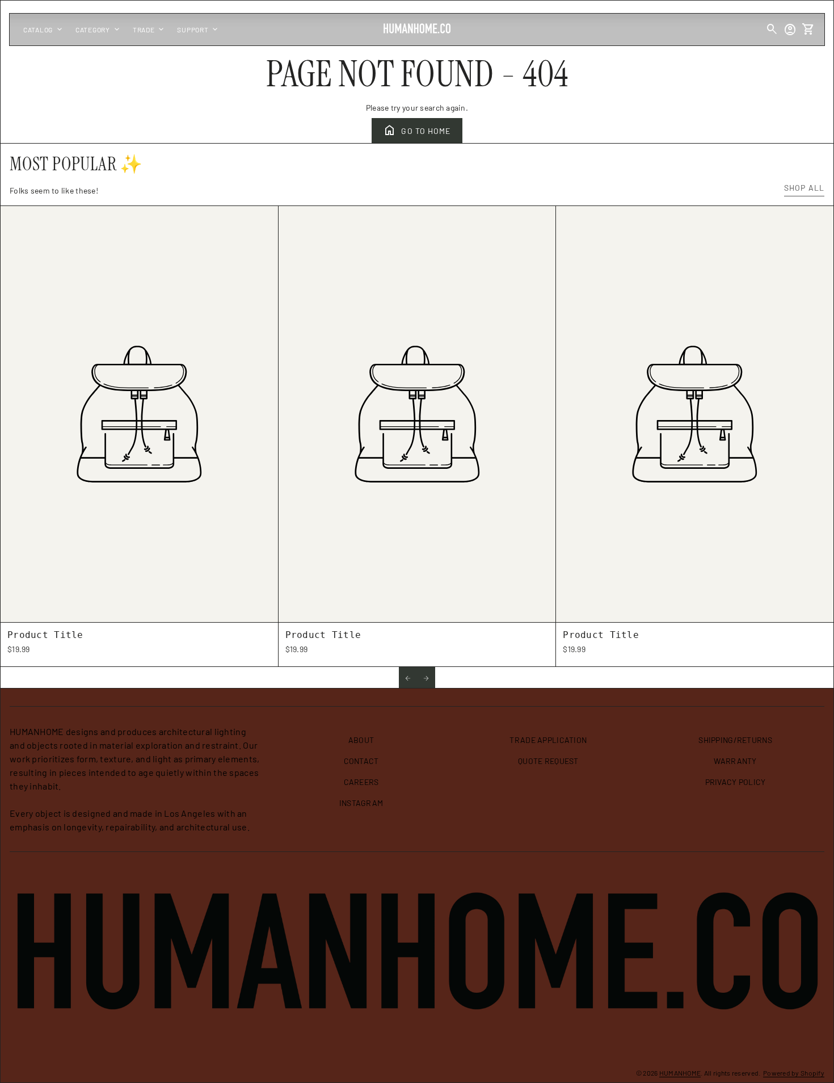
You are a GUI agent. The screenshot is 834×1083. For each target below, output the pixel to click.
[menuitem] (361, 744)
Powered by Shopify (793, 1073)
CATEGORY (98, 29)
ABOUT (361, 740)
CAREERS (361, 782)
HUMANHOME (680, 1073)
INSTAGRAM (361, 803)
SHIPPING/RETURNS (735, 740)
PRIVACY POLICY (735, 782)
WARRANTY (735, 761)
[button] (408, 677)
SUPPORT (198, 29)
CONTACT (361, 761)
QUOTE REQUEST (548, 761)
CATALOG (43, 29)
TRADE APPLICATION (548, 740)
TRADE (149, 29)
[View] (139, 414)
